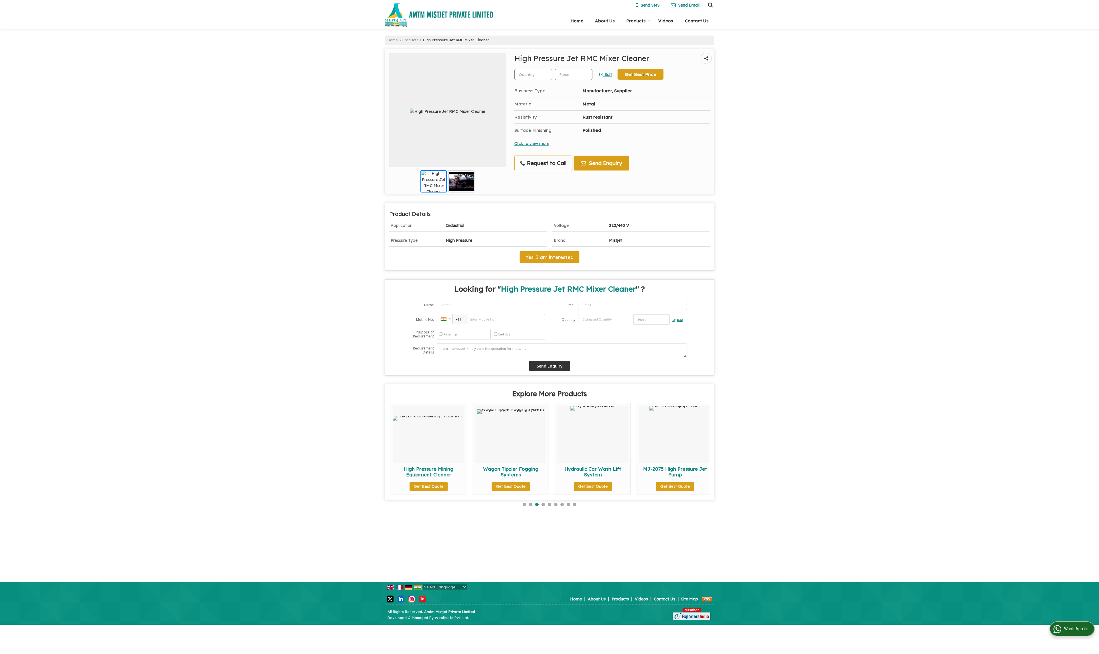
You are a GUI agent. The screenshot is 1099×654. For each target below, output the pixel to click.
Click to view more (531, 143)
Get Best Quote (449, 486)
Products (636, 20)
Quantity (568, 319)
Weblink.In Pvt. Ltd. (452, 617)
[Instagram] (411, 598)
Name (429, 305)
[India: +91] (445, 319)
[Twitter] (390, 598)
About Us (605, 20)
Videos (665, 20)
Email (571, 305)
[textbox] (573, 74)
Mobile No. (425, 319)
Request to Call (545, 163)
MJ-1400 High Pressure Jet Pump (695, 472)
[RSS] (707, 599)
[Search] (709, 4)
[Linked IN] (401, 598)
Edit (607, 74)
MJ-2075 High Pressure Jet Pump (614, 472)
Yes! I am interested (549, 257)
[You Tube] (422, 598)
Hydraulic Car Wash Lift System (531, 472)
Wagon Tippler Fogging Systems (449, 472)
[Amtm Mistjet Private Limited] (439, 15)
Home (577, 20)
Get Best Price (640, 74)
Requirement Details (423, 350)
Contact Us (697, 20)
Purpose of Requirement (423, 334)
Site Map (689, 599)
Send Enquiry (604, 163)
